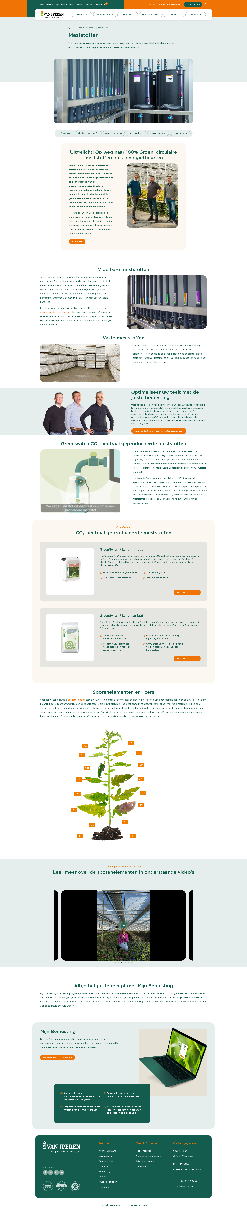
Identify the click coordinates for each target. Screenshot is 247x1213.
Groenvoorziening (150, 15)
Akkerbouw (82, 15)
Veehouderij (195, 15)
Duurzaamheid (75, 5)
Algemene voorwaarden (148, 1156)
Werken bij (101, 4)
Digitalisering (61, 5)
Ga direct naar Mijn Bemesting (57, 1057)
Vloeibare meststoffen (88, 133)
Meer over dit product (187, 592)
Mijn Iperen (194, 4)
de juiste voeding (76, 700)
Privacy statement (145, 1161)
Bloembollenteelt (104, 15)
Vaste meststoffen (113, 133)
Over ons (89, 5)
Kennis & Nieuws (45, 5)
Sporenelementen (158, 133)
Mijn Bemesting (180, 133)
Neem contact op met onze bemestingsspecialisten (159, 431)
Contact (151, 4)
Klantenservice (143, 1151)
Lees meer (77, 241)
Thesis (144, 1205)
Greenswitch (136, 133)
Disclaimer (141, 1166)
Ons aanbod (90, 28)
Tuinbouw (174, 15)
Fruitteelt (127, 15)
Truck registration (171, 4)
